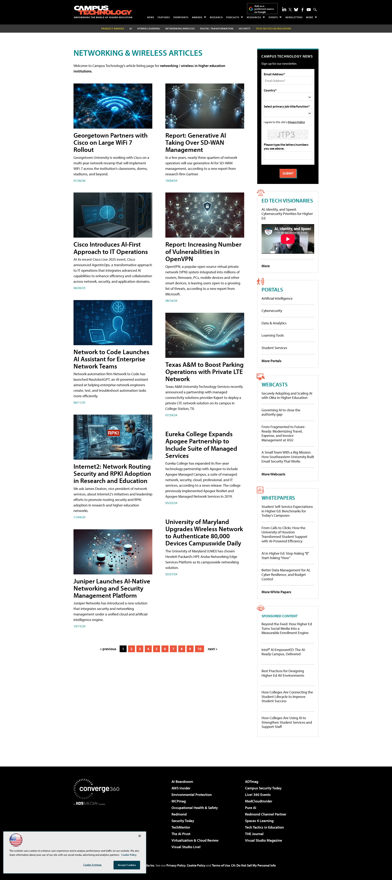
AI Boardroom (182, 781)
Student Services (274, 347)
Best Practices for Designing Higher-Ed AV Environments (283, 673)
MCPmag (179, 801)
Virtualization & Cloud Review (195, 840)
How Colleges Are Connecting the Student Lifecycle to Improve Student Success (287, 696)
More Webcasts (273, 474)
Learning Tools (273, 335)
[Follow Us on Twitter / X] (290, 9)
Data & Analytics (274, 323)
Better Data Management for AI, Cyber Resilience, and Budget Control (286, 574)
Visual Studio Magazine (263, 840)
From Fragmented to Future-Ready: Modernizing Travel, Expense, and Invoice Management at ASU (284, 433)
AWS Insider (181, 788)
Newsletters (294, 17)
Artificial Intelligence (277, 298)
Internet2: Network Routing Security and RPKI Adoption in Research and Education (112, 473)
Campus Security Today (263, 788)
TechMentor (181, 827)
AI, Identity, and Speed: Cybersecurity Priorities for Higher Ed (287, 213)
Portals (272, 289)
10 (199, 648)
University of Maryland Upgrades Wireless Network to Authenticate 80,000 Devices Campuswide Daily (204, 532)
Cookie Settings (92, 864)
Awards (197, 17)
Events (273, 17)
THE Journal (254, 833)
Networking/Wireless (180, 28)
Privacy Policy (296, 122)
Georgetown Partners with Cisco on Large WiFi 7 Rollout (111, 142)
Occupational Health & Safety (195, 807)
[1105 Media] (98, 826)
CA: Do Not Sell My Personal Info (253, 865)
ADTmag (251, 781)
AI (130, 28)
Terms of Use (221, 865)
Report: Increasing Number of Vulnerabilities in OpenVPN (203, 251)
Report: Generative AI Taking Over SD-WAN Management (195, 142)
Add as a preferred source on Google (264, 8)
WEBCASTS (275, 384)
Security (245, 28)
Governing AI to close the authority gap (281, 412)
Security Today (183, 820)
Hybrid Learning (148, 28)
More (309, 17)
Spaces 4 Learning (259, 820)
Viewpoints (180, 17)
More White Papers (276, 592)
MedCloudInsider (258, 801)
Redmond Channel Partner (265, 814)
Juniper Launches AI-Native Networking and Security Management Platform (112, 588)
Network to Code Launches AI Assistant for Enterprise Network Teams (111, 359)
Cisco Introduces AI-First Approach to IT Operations (111, 247)
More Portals (272, 360)
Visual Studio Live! (186, 846)
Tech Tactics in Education (264, 827)
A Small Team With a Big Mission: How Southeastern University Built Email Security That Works (288, 456)
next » (212, 648)
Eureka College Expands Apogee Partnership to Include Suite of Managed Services (201, 444)
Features (164, 17)
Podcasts (232, 17)
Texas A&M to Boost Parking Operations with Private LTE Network (204, 371)
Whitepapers (278, 497)
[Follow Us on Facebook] (302, 10)
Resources (254, 17)
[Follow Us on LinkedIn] (284, 9)
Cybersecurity (272, 310)
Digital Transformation (216, 28)
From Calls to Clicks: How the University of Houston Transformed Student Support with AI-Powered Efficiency (284, 534)
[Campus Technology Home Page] (103, 12)
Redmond (179, 814)
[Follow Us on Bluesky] (296, 10)
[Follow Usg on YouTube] (309, 10)
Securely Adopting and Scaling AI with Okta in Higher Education (287, 395)
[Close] (139, 835)
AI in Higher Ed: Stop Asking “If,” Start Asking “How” (285, 555)
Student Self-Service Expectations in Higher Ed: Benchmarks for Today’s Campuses (287, 511)
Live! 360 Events (258, 794)
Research (216, 17)
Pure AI (250, 807)
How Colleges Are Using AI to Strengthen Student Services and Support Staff (287, 722)
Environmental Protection (192, 794)
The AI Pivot (181, 833)
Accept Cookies (127, 865)
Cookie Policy (196, 865)
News (150, 17)
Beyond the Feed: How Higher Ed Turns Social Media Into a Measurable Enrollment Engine (287, 628)
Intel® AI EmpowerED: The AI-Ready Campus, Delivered (284, 651)
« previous (108, 648)
